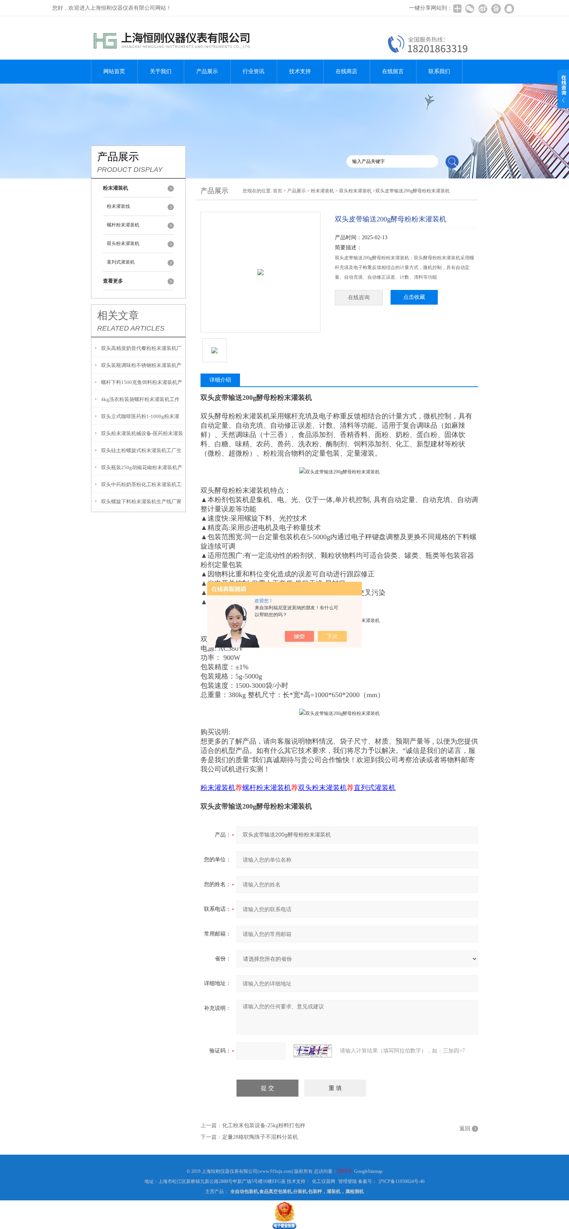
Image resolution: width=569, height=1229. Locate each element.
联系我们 (439, 71)
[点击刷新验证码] (312, 1051)
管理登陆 (347, 1181)
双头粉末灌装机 (123, 243)
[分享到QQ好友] (509, 8)
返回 (464, 1128)
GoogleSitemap (368, 1171)
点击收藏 (414, 297)
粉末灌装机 (322, 191)
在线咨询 (359, 297)
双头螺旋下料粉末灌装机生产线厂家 (141, 501)
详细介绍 (220, 380)
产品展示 (207, 71)
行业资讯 (253, 71)
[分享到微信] (469, 8)
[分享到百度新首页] (495, 8)
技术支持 (300, 71)
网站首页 (114, 71)
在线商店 (346, 71)
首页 (277, 191)
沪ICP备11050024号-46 (402, 1181)
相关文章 (118, 315)
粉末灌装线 (118, 206)
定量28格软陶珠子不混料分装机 (260, 1137)
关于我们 (160, 71)
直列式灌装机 (121, 262)
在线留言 (393, 71)
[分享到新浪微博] (482, 8)
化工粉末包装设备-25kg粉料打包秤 (263, 1125)
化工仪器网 (323, 1181)
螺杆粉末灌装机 (123, 225)
